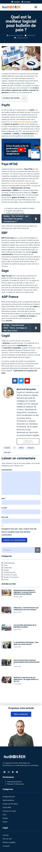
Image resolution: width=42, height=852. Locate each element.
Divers (5, 822)
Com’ (5, 815)
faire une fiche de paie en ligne (18, 183)
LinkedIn (7, 448)
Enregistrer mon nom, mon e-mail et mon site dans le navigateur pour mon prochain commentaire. (19, 532)
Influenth (30, 448)
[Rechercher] (37, 550)
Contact (6, 835)
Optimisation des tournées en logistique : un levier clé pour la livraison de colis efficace (25, 592)
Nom (4, 498)
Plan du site (7, 839)
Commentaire (7, 470)
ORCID (21, 448)
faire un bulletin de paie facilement (20, 122)
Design (5, 818)
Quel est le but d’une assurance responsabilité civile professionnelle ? (27, 662)
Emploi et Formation (10, 804)
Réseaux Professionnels (15, 784)
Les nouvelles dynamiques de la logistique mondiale (25, 626)
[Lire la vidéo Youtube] (21, 150)
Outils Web (7, 807)
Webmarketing (8, 800)
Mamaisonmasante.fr (14, 781)
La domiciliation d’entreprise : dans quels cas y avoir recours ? (26, 643)
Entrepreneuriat (22, 38)
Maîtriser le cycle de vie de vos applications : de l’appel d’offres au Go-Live (26, 679)
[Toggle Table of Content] (23, 98)
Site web (7, 452)
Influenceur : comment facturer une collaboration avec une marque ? (26, 608)
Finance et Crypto (9, 811)
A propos (6, 846)
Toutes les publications (28, 441)
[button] (36, 7)
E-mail (5, 508)
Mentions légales (9, 842)
